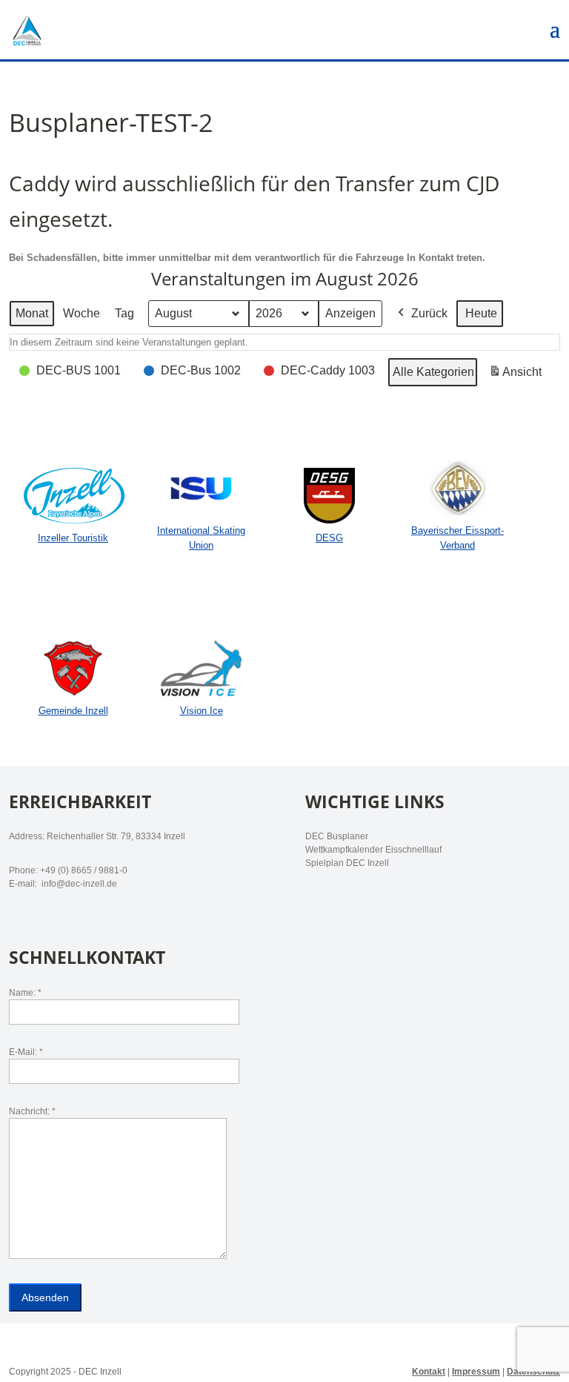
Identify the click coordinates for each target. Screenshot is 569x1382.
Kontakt (428, 1371)
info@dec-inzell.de (78, 884)
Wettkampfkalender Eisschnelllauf (373, 849)
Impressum (476, 1371)
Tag (124, 313)
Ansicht (517, 376)
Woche (81, 313)
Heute (481, 313)
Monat (32, 313)
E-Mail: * (26, 1052)
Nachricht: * (32, 1111)
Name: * (25, 993)
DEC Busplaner (336, 836)
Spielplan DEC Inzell (347, 863)
